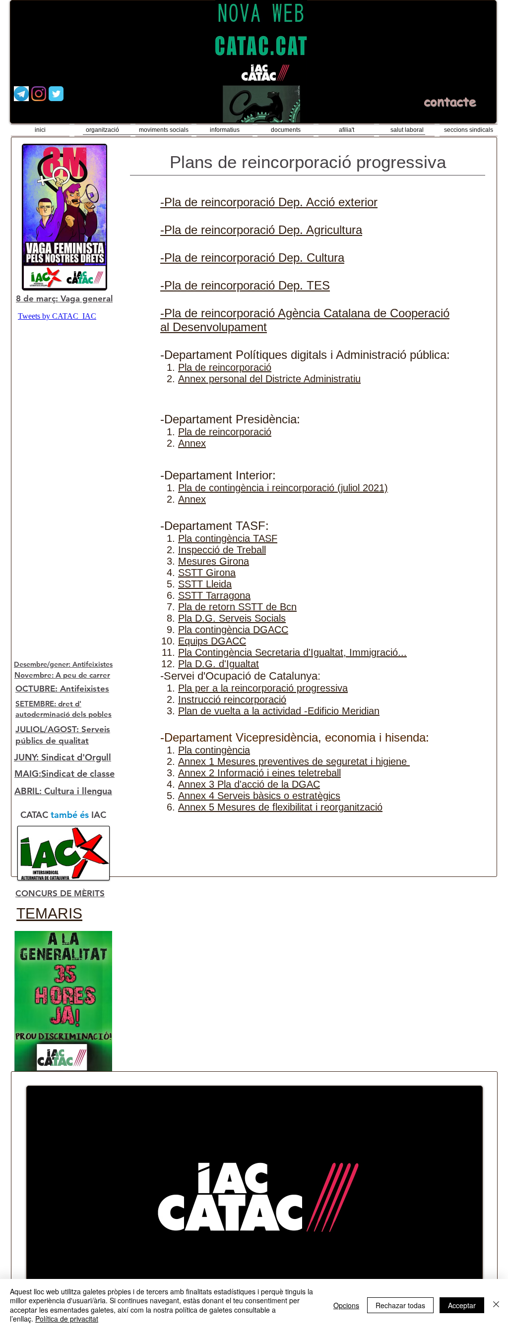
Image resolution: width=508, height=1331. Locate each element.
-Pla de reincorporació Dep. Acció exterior (269, 202)
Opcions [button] (346, 1305)
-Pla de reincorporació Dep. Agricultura (261, 229)
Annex (192, 499)
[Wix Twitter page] (56, 93)
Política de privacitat (66, 1319)
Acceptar (462, 1305)
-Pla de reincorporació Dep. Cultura (252, 257)
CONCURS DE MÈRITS (60, 893)
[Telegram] (21, 93)
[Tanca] (496, 1305)
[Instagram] (38, 93)
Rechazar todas (400, 1305)
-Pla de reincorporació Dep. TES (245, 285)
